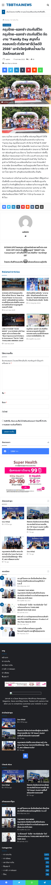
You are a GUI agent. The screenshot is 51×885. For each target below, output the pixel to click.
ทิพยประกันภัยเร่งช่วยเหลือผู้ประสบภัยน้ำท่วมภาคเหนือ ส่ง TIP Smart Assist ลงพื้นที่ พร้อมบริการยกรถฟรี (38, 526)
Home (6, 20)
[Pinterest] (23, 207)
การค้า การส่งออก (8, 669)
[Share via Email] (37, 207)
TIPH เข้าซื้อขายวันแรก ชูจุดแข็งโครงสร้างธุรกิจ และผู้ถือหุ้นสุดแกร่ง (31, 629)
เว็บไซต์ (4, 412)
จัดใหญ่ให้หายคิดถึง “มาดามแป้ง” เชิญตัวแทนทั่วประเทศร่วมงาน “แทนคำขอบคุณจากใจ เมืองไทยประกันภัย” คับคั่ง (37, 296)
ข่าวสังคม (5, 673)
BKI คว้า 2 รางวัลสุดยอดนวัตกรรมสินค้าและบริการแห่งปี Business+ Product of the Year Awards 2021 (32, 619)
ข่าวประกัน (14, 20)
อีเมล (4, 402)
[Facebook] (4, 207)
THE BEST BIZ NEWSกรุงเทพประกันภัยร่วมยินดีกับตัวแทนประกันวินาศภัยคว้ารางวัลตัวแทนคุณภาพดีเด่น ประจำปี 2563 (32, 594)
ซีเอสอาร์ (5, 677)
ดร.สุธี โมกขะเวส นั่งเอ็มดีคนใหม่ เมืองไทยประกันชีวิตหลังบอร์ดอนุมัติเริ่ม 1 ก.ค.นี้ (31, 581)
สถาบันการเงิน (7, 665)
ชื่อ (3, 393)
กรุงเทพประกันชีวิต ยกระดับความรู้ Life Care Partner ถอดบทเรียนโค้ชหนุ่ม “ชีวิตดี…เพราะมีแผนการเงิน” (12, 555)
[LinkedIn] (13, 207)
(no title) (6, 522)
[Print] (42, 207)
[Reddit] (27, 207)
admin (8, 59)
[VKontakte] (32, 207)
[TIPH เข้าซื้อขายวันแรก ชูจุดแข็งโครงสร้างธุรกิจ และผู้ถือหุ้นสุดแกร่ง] (9, 631)
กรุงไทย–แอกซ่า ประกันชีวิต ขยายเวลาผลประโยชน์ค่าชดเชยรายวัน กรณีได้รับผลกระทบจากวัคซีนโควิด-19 (37, 332)
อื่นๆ (4, 874)
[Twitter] (9, 207)
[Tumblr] (18, 207)
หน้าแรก (5, 657)
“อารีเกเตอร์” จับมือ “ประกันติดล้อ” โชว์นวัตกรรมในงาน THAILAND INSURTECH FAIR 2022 (32, 607)
